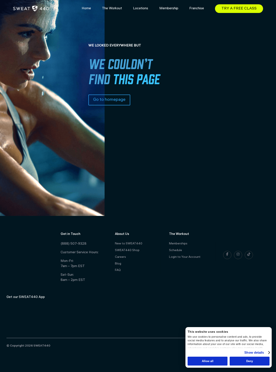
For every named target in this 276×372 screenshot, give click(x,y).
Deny (249, 361)
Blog (118, 264)
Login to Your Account (185, 257)
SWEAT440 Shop (127, 250)
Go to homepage (109, 100)
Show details (254, 352)
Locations (140, 8)
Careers (120, 257)
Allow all (207, 361)
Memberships (178, 243)
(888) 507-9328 (73, 244)
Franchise (196, 8)
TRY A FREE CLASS (239, 9)
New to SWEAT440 (128, 243)
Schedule (175, 250)
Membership (168, 8)
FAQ (118, 270)
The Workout (112, 8)
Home (86, 8)
